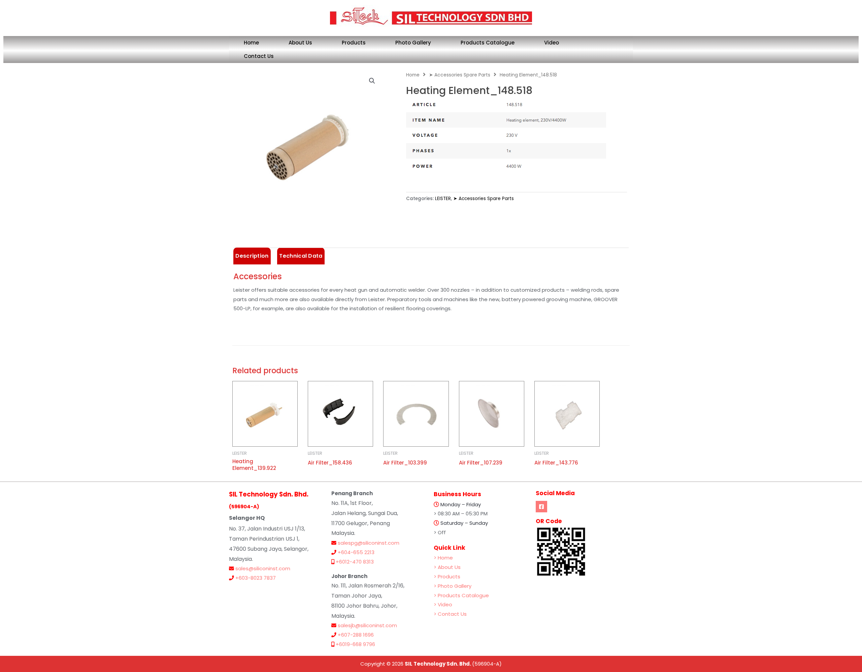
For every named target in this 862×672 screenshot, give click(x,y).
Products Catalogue (488, 42)
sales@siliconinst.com (262, 568)
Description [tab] (251, 256)
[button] (372, 81)
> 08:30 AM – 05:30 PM (461, 513)
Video (551, 42)
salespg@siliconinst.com (368, 542)
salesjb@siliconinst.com (367, 625)
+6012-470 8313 (355, 561)
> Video (443, 604)
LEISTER (443, 198)
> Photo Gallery (452, 585)
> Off (440, 532)
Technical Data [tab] (300, 256)
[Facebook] (541, 506)
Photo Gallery (413, 42)
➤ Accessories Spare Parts (459, 75)
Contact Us (259, 56)
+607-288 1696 (356, 634)
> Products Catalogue (461, 595)
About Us (300, 42)
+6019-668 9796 (355, 644)
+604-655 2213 (356, 552)
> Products (447, 576)
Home (251, 42)
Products (354, 42)
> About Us (447, 567)
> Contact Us (450, 613)
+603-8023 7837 (255, 577)
